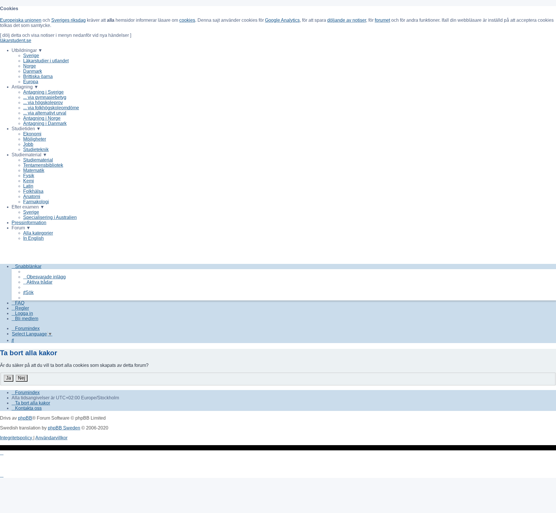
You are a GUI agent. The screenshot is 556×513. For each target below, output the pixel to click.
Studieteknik (36, 149)
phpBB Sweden (64, 427)
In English (33, 238)
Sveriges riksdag (68, 20)
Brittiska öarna (38, 76)
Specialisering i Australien (50, 217)
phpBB (25, 418)
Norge (29, 66)
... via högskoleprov (43, 102)
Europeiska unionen (20, 20)
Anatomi (31, 196)
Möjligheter (34, 139)
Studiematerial (38, 159)
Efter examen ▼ (28, 206)
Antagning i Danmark (45, 123)
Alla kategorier (38, 233)
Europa (30, 81)
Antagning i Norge (42, 118)
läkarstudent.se (15, 40)
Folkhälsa (33, 191)
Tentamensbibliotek (43, 165)
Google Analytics (282, 20)
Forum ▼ (21, 227)
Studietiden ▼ (26, 128)
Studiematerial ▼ (29, 154)
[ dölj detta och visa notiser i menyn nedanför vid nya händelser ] (65, 35)
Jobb (28, 144)
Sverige (31, 55)
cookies (187, 20)
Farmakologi (36, 201)
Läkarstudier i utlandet (46, 60)
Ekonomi (32, 133)
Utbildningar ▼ (27, 50)
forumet (382, 20)
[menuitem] (44, 276)
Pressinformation (29, 222)
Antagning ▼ (25, 86)
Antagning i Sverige (43, 92)
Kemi (28, 180)
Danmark (32, 71)
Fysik (28, 175)
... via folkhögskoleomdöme (51, 107)
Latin (28, 186)
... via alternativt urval (44, 112)
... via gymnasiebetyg (44, 97)
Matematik (33, 170)
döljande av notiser (346, 20)
